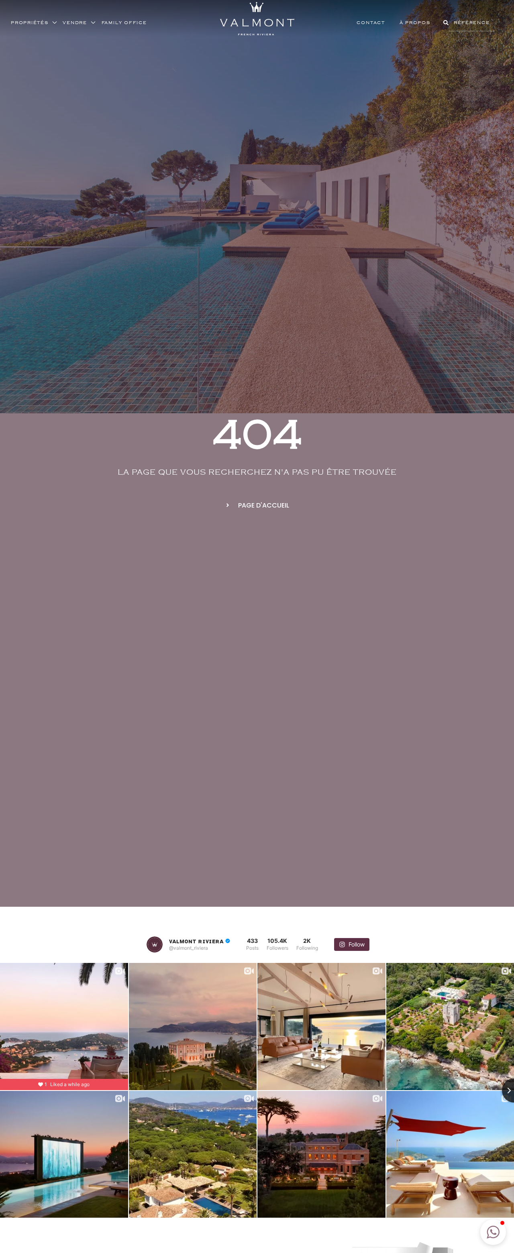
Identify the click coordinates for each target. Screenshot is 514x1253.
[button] (493, 1232)
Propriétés (30, 22)
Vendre (75, 22)
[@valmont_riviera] (155, 944)
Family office (124, 22)
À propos (415, 22)
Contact (371, 22)
